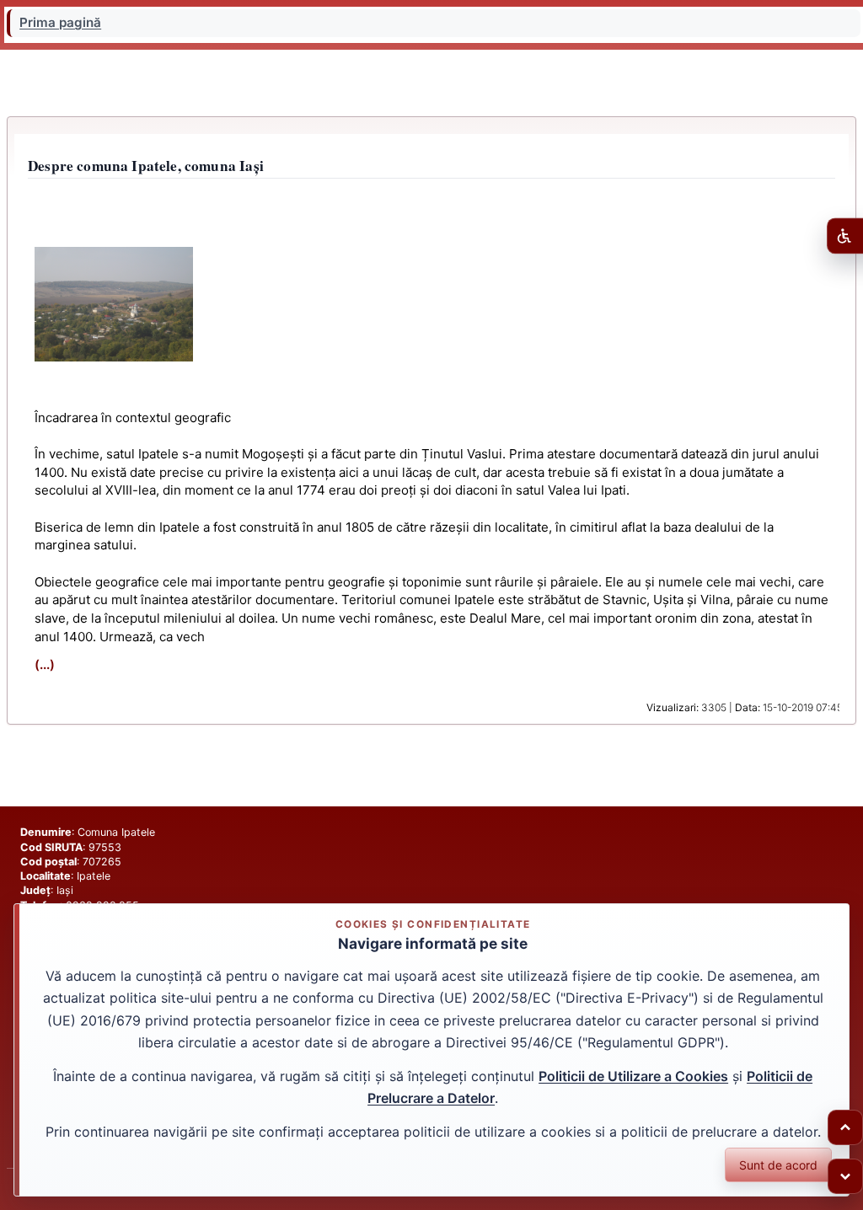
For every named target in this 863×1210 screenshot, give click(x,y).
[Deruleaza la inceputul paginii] (845, 1127)
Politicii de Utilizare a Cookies (633, 1076)
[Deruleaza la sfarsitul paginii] (845, 1176)
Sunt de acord (778, 1165)
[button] (114, 304)
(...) (45, 664)
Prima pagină (60, 22)
